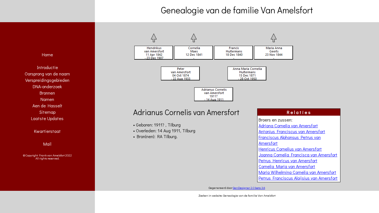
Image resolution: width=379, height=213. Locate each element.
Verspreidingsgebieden (47, 80)
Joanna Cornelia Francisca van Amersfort (298, 155)
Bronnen (47, 93)
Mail (47, 144)
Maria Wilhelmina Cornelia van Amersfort (297, 172)
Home (47, 54)
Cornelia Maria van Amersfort (287, 166)
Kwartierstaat (47, 131)
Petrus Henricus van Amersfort (288, 160)
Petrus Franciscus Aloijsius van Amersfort (298, 178)
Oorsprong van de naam (47, 74)
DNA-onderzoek (47, 86)
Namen (47, 99)
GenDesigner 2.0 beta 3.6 (249, 188)
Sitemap (47, 112)
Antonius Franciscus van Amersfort (292, 131)
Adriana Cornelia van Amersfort (288, 125)
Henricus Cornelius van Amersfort (290, 149)
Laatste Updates (47, 118)
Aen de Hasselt (47, 105)
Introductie (47, 67)
